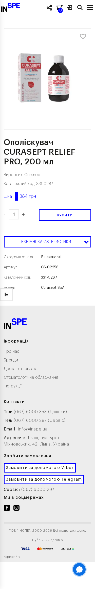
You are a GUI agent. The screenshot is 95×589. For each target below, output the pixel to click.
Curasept (33, 175)
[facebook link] (7, 509)
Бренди (11, 360)
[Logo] (15, 324)
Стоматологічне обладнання (31, 377)
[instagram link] (16, 509)
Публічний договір (47, 540)
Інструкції (12, 386)
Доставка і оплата (20, 369)
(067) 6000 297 (37, 490)
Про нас (11, 351)
